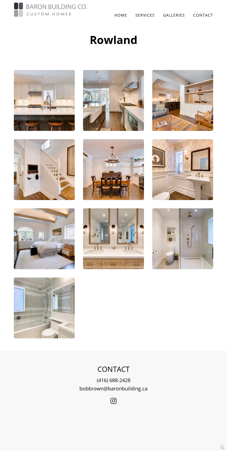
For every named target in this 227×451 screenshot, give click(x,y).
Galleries (174, 15)
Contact (203, 15)
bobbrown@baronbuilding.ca (113, 388)
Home (120, 15)
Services (145, 15)
